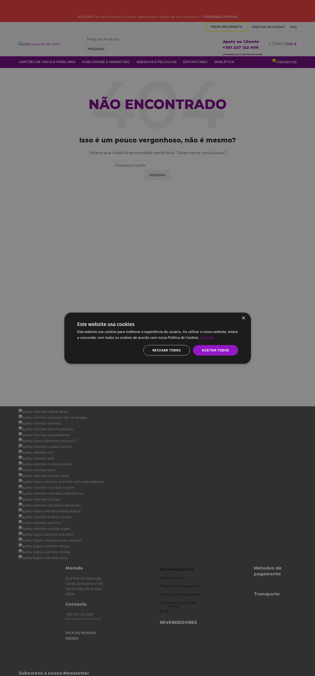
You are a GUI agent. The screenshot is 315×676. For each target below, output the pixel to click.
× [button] (243, 318)
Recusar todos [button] (166, 350)
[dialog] (157, 338)
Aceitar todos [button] (215, 350)
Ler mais (207, 337)
